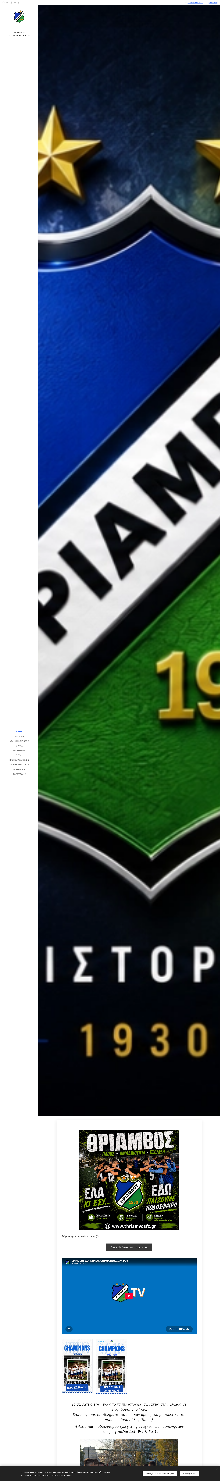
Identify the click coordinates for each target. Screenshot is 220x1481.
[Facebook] (3, 2)
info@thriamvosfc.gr (195, 2)
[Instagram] (11, 2)
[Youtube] (15, 2)
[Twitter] (7, 2)
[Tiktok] (18, 2)
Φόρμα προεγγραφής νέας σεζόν (81, 1236)
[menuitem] (19, 731)
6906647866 (213, 2)
